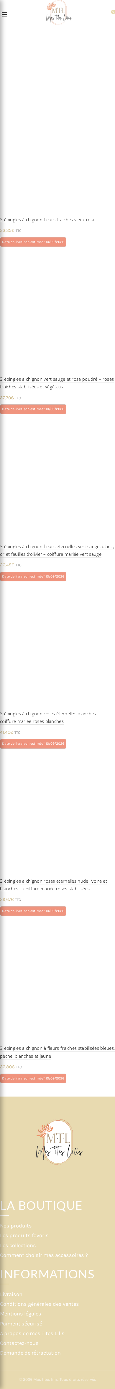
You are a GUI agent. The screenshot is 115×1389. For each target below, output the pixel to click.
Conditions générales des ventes (39, 1304)
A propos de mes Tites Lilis (32, 1333)
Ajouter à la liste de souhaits (110, 103)
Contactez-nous (19, 1343)
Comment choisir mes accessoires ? (44, 1255)
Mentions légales (20, 1313)
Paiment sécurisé (21, 1323)
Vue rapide (110, 113)
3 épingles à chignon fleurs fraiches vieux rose (47, 219)
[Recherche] (14, 14)
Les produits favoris (24, 1235)
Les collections (18, 1245)
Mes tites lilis (45, 1379)
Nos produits (16, 1225)
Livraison (11, 1294)
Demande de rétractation (30, 1353)
